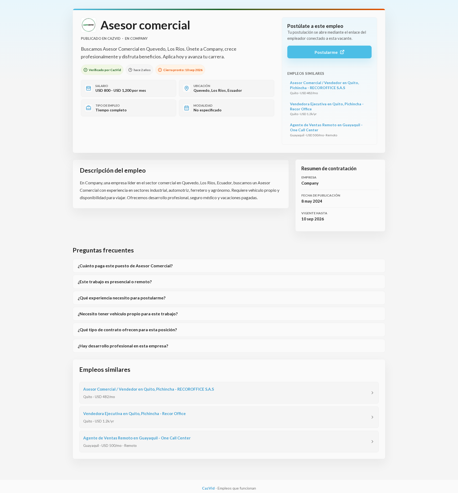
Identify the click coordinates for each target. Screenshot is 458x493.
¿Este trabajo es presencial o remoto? (115, 281)
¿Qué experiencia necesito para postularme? (122, 297)
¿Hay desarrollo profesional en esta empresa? (123, 345)
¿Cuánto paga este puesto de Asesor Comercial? (125, 265)
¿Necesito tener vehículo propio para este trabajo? (128, 313)
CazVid (208, 488)
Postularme (326, 52)
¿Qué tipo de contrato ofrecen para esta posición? (127, 329)
